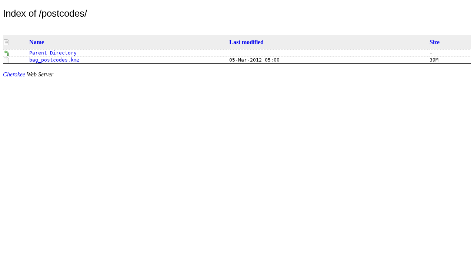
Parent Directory (53, 53)
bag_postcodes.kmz (54, 60)
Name (36, 42)
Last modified (246, 42)
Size (435, 42)
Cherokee (14, 74)
